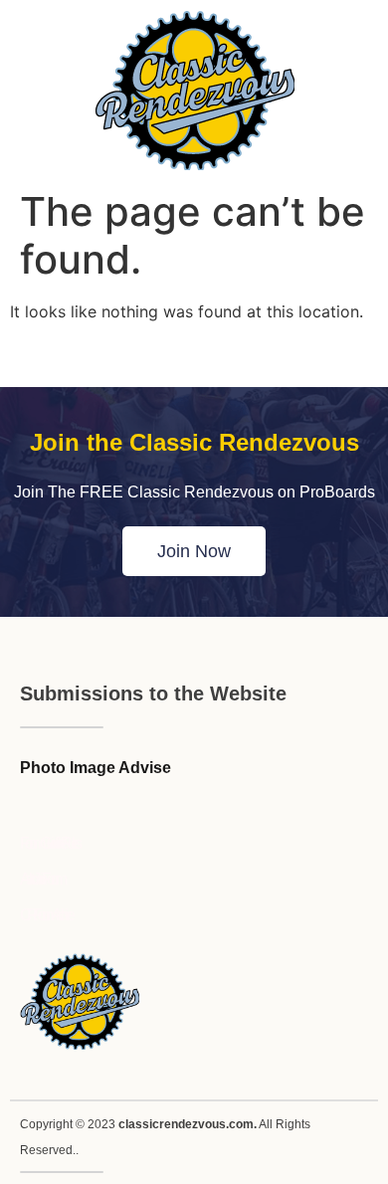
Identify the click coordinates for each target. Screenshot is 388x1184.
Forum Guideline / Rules (49, 843)
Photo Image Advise (95, 767)
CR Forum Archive (45, 914)
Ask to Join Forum (41, 879)
